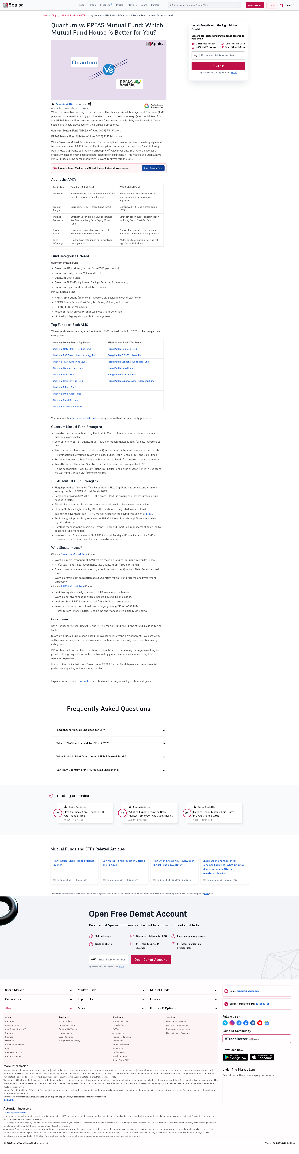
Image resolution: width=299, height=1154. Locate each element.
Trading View (118, 1052)
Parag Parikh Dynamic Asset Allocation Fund (131, 380)
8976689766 (262, 1003)
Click (206, 893)
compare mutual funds (83, 418)
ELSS (149, 513)
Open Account (255, 5)
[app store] (262, 1058)
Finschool (9, 1040)
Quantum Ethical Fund (64, 387)
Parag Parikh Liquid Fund (121, 368)
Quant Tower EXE (120, 1060)
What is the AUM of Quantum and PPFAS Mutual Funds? (91, 756)
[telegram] (225, 1022)
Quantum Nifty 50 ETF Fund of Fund (72, 348)
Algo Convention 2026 (15, 1029)
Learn (144, 4)
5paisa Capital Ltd (64, 104)
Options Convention (14, 1044)
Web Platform (118, 1025)
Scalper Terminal (120, 1021)
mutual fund (85, 681)
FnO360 (116, 1029)
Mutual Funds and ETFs (74, 15)
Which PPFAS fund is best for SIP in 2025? (82, 743)
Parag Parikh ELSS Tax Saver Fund (125, 355)
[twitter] (239, 1022)
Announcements (13, 1056)
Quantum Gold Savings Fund (68, 380)
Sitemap (9, 1037)
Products (105, 4)
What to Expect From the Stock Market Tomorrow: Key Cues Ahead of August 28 (151, 813)
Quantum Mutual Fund (74, 554)
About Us (9, 1021)
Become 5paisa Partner (177, 1025)
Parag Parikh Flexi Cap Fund (122, 348)
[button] (286, 5)
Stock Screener (66, 1037)
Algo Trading (118, 1033)
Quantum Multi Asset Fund (67, 393)
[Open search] (171, 5)
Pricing (119, 4)
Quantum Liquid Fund (64, 374)
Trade (93, 4)
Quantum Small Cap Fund (66, 400)
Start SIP (218, 66)
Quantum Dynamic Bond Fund (68, 368)
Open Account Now (153, 168)
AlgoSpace (117, 1048)
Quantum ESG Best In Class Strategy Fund (75, 355)
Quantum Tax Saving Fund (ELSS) (70, 361)
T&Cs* (234, 72)
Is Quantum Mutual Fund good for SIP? (80, 729)
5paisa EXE (117, 1040)
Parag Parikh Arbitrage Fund (122, 374)
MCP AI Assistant (120, 1044)
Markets (132, 4)
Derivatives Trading (68, 1025)
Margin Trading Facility (69, 1040)
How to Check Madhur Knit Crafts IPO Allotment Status (213, 813)
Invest (82, 4)
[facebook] (245, 1022)
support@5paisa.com (248, 990)
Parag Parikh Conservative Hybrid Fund (128, 361)
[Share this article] (90, 104)
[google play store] (235, 1058)
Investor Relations (13, 1025)
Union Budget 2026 (14, 1052)
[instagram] (232, 1022)
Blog (54, 15)
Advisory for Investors (15, 1112)
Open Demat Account (150, 959)
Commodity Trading (68, 1029)
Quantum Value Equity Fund (67, 406)
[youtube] (259, 1022)
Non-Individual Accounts (178, 1033)
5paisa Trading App (121, 1037)
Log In (272, 5)
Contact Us (8, 1100)
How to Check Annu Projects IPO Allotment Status (84, 813)
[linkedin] (252, 1022)
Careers (9, 1033)
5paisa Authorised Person (178, 1029)
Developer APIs (119, 1056)
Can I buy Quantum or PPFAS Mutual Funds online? (88, 769)
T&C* (121, 966)
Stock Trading (65, 1021)
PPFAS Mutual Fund (73, 586)
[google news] (266, 1022)
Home (43, 15)
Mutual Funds (65, 1033)
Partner (155, 4)
